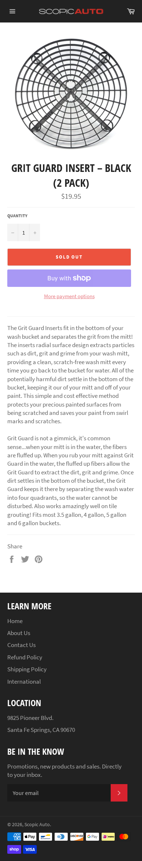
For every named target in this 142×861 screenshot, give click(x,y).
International (24, 681)
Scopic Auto (37, 824)
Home (15, 621)
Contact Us (21, 645)
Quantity (17, 215)
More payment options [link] (69, 296)
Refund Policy (24, 657)
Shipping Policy (27, 669)
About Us (18, 633)
